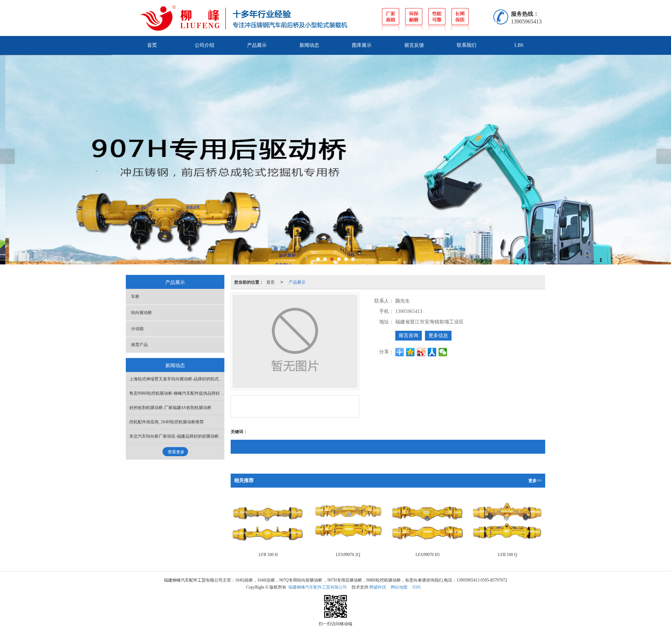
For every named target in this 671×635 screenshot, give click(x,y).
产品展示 (257, 45)
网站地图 (399, 587)
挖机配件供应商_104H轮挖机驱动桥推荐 (166, 421)
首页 (152, 45)
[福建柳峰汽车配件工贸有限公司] (318, 18)
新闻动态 (309, 45)
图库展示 (361, 45)
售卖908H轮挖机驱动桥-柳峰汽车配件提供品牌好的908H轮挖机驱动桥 (176, 393)
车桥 (135, 296)
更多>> (535, 480)
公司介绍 (204, 45)
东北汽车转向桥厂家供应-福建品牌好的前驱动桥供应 (176, 436)
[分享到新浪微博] (421, 352)
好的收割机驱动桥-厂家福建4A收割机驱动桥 (170, 407)
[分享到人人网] (432, 352)
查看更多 (176, 452)
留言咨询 (408, 335)
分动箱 (137, 328)
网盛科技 (377, 587)
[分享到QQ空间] (410, 352)
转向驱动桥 (141, 312)
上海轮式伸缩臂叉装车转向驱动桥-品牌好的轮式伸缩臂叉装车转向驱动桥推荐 (176, 379)
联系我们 (466, 45)
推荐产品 (139, 344)
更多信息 (438, 335)
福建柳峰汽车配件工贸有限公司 (317, 587)
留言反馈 (414, 45)
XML (416, 587)
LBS (519, 45)
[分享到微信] (443, 352)
